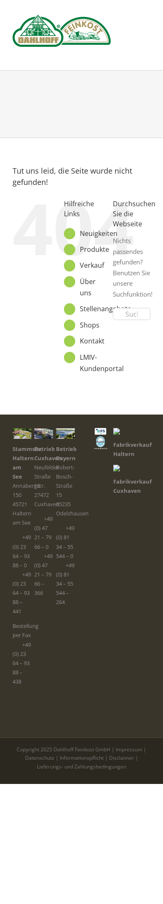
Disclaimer (121, 757)
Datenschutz (39, 757)
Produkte (94, 249)
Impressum (129, 749)
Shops (89, 325)
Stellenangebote (105, 308)
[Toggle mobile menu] (147, 51)
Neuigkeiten (98, 233)
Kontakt (92, 341)
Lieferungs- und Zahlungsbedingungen (81, 766)
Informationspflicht (82, 757)
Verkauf (92, 265)
